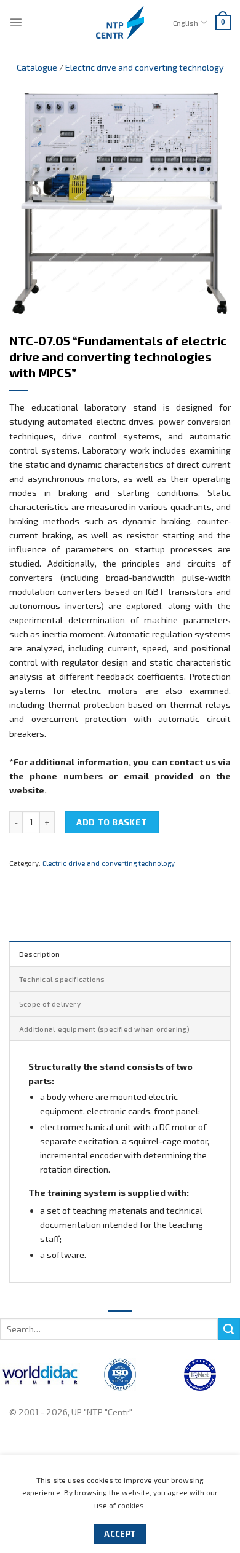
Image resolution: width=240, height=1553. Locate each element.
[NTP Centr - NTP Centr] (120, 22)
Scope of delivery (50, 1003)
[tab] (120, 953)
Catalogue (37, 67)
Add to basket (112, 822)
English (185, 22)
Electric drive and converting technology (144, 67)
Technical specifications (62, 979)
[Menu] (16, 22)
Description (39, 953)
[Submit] (229, 1329)
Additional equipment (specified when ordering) (104, 1028)
